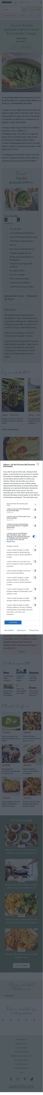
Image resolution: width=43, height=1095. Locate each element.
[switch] (34, 510)
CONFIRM (13, 622)
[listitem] (21, 504)
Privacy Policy (34, 630)
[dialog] (21, 547)
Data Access (21, 630)
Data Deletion (9, 630)
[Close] (39, 465)
